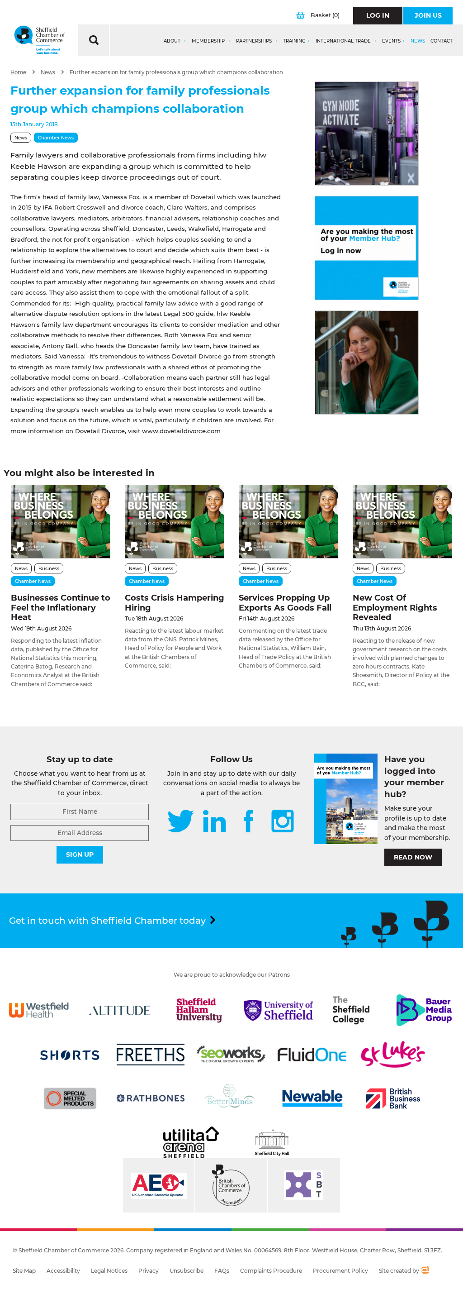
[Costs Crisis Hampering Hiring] (174, 521)
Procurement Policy (340, 1270)
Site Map (24, 1270)
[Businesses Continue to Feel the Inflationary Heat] (60, 521)
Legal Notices (109, 1270)
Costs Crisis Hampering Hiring (174, 603)
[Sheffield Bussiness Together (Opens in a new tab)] (304, 1185)
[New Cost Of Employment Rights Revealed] (402, 521)
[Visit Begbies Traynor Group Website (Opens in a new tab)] (231, 1185)
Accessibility (63, 1270)
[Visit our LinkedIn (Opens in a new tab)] (214, 822)
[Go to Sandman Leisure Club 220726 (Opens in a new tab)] (367, 133)
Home (18, 72)
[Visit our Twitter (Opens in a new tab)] (180, 822)
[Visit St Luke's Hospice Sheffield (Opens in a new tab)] (393, 1054)
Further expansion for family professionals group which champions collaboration (176, 72)
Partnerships (254, 41)
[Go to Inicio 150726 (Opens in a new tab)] (367, 362)
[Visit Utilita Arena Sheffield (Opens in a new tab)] (190, 1142)
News (418, 41)
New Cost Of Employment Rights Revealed (395, 607)
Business (48, 569)
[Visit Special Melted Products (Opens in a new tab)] (70, 1098)
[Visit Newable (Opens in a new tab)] (312, 1098)
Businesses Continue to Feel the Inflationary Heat (60, 607)
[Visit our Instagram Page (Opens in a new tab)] (282, 822)
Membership (209, 41)
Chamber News (56, 138)
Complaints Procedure (271, 1270)
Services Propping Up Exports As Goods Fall (285, 603)
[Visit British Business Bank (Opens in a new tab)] (393, 1098)
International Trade (344, 41)
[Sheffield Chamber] (39, 40)
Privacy (148, 1270)
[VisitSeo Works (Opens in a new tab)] (231, 1054)
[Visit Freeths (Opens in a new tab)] (150, 1054)
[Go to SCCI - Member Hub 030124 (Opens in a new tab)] (367, 248)
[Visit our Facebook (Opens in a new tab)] (249, 822)
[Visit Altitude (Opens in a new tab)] (119, 1010)
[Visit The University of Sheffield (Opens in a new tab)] (278, 1010)
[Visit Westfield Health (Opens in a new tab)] (39, 1010)
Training (294, 41)
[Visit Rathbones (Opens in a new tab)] (150, 1098)
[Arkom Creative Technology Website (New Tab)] (424, 1271)
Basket (325, 15)
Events (391, 41)
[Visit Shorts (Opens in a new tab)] (70, 1054)
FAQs (221, 1270)
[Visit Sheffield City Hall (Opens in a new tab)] (272, 1142)
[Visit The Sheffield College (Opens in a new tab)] (351, 1010)
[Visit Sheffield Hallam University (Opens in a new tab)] (199, 1010)
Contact (441, 41)
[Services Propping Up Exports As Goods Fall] (288, 521)
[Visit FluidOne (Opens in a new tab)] (312, 1054)
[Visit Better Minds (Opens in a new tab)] (231, 1098)
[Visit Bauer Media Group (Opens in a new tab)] (424, 1010)
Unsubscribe (186, 1270)
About (173, 41)
